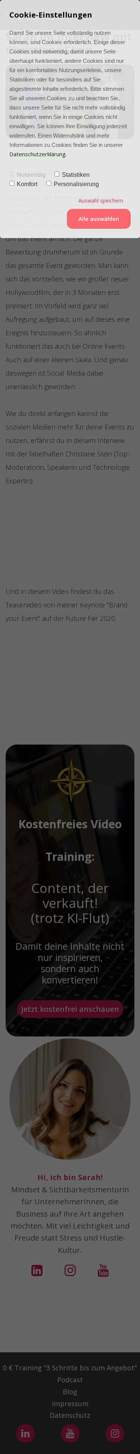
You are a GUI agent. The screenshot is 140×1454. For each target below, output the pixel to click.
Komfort (27, 184)
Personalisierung (76, 184)
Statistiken (76, 175)
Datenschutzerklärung (37, 154)
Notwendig (31, 175)
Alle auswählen (98, 218)
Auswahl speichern (100, 200)
